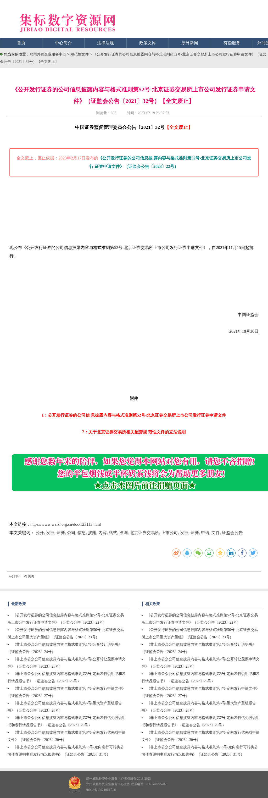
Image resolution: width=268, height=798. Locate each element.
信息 (81, 532)
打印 (17, 576)
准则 (123, 532)
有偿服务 (232, 43)
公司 (71, 532)
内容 (102, 532)
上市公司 (169, 532)
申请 (205, 532)
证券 (61, 532)
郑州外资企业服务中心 (48, 54)
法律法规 (105, 43)
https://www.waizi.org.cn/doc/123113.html (65, 524)
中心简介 (63, 43)
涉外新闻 (189, 43)
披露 (92, 532)
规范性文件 (80, 54)
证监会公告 (232, 532)
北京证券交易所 (144, 532)
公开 (40, 532)
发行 (50, 532)
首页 (21, 43)
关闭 (31, 576)
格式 (113, 532)
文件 (215, 532)
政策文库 (147, 43)
